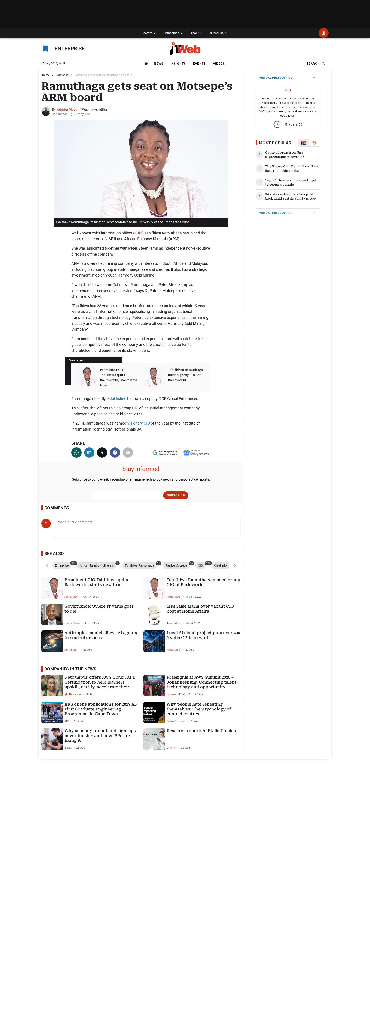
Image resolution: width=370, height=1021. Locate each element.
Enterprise (62, 75)
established (116, 398)
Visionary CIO (138, 423)
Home (46, 75)
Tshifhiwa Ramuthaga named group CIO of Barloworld (185, 375)
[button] (43, 33)
